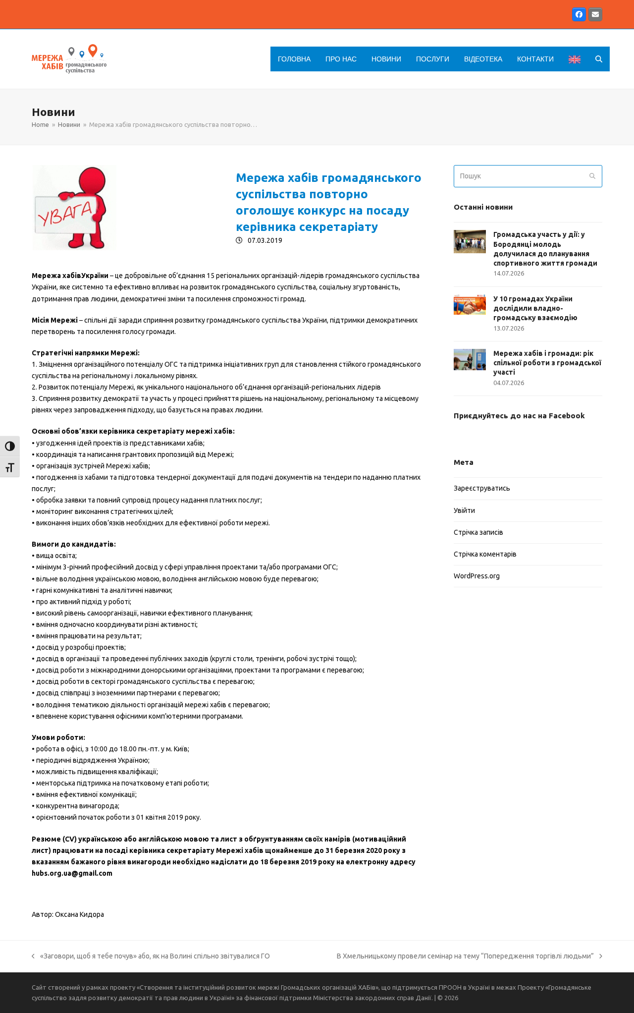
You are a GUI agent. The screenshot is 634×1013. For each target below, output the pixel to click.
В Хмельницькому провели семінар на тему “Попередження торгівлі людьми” (465, 957)
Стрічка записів (478, 532)
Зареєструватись (482, 488)
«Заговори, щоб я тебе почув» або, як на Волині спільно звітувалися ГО (151, 957)
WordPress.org (477, 576)
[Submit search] (592, 176)
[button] (599, 59)
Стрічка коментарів (485, 554)
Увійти (464, 510)
